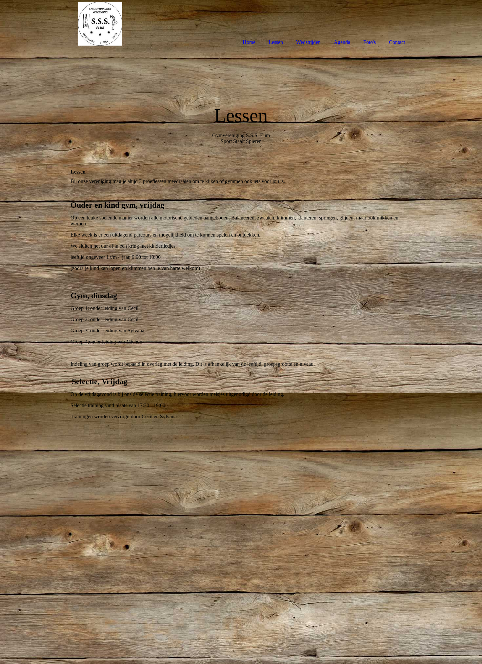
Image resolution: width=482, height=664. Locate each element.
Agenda (342, 42)
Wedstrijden (308, 42)
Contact (397, 42)
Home (249, 42)
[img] (100, 24)
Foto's (369, 42)
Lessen (276, 42)
